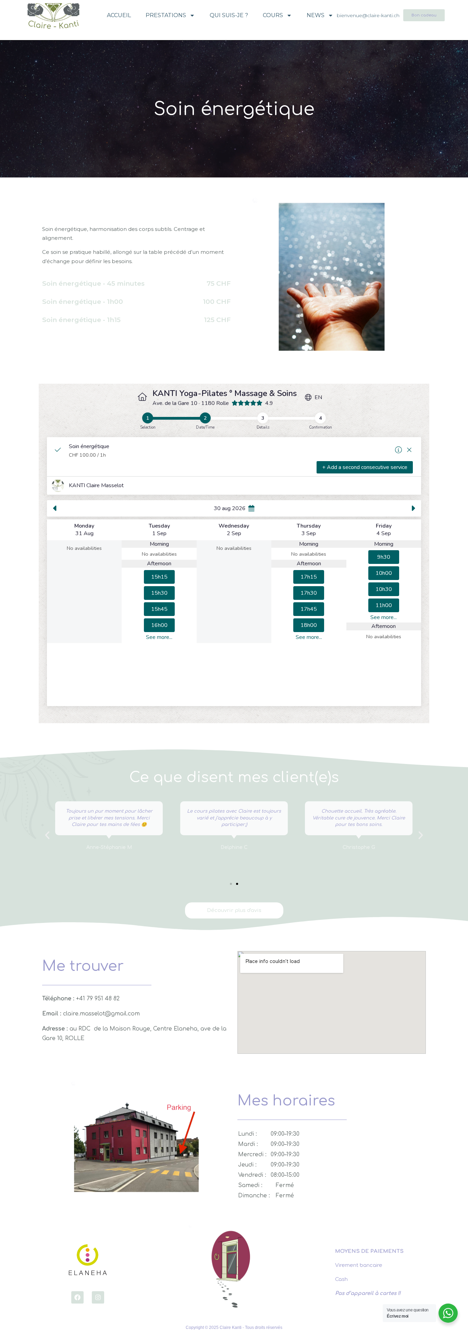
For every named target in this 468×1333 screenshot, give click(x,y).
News (315, 15)
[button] (231, 884)
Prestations (166, 15)
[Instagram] (98, 1297)
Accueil (119, 15)
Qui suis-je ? (229, 15)
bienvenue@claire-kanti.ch (368, 15)
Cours (273, 15)
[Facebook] (77, 1297)
